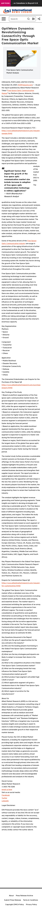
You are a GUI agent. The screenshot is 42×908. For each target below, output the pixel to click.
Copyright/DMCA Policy (14, 904)
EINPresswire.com (25, 85)
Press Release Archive (24, 896)
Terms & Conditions (30, 900)
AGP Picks (5, 3)
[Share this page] (39, 19)
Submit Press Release (12, 900)
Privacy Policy (31, 904)
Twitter (4, 798)
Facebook (6, 795)
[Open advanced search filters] (33, 19)
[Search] (28, 19)
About (11, 896)
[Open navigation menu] (4, 19)
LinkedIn (5, 801)
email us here (7, 790)
